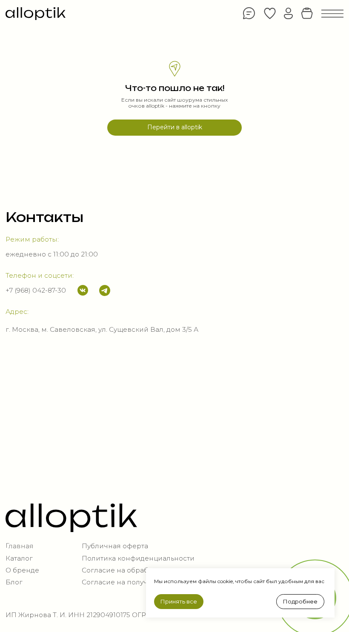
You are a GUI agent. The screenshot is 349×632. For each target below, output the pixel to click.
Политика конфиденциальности (138, 558)
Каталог (19, 558)
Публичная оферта (115, 546)
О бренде (22, 570)
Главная (20, 546)
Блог (14, 582)
